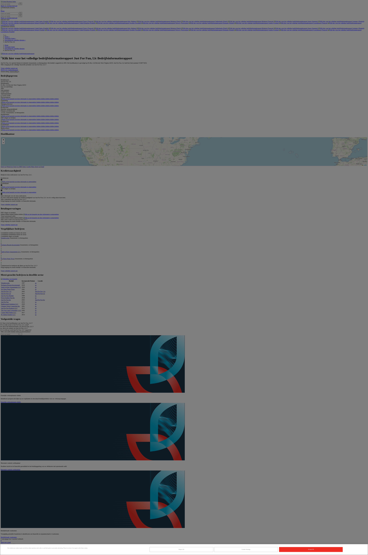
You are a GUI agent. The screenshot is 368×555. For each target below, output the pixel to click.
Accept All (311, 549)
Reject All (181, 549)
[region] (184, 549)
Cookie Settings (246, 549)
